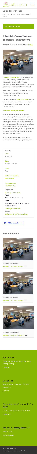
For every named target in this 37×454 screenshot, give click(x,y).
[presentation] (18, 249)
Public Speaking (10, 186)
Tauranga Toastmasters (12, 193)
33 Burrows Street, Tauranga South (16, 214)
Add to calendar (13, 223)
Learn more (7, 367)
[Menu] (31, 4)
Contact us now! (8, 435)
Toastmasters (9, 178)
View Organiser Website (13, 208)
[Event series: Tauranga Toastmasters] (25, 266)
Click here (6, 391)
